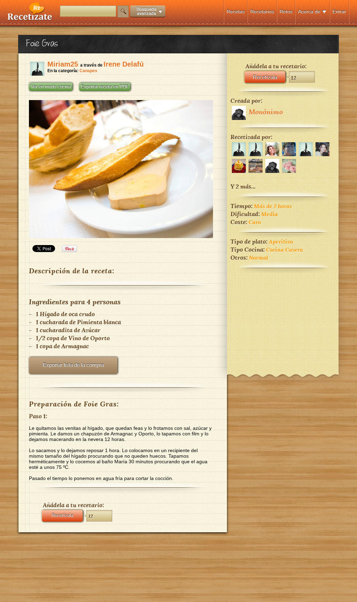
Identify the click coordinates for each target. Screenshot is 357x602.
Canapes (88, 70)
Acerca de (309, 11)
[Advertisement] (282, 316)
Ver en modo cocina (51, 86)
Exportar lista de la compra (73, 365)
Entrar (339, 11)
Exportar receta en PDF (105, 86)
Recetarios (262, 11)
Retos (286, 11)
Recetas (236, 11)
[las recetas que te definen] (30, 19)
